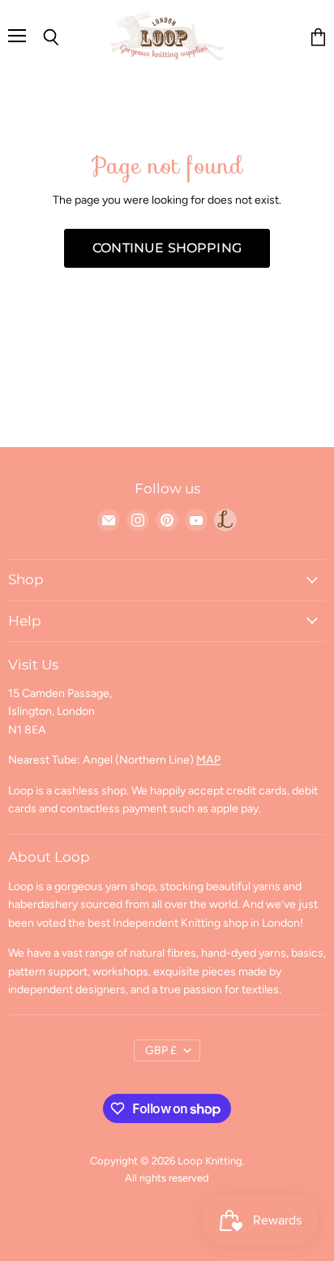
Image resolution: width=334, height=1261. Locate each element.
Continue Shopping (167, 248)
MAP (208, 760)
